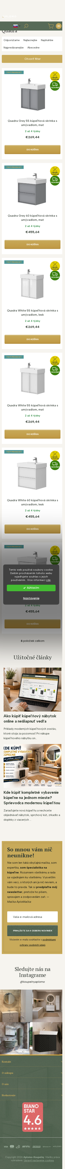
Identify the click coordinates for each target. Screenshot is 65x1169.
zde (48, 580)
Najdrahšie (47, 40)
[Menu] (58, 26)
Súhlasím (33, 588)
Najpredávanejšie (14, 47)
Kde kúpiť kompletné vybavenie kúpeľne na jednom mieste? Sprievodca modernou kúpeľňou (32, 797)
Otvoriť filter (33, 59)
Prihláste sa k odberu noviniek (32, 930)
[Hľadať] (26, 26)
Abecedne (33, 47)
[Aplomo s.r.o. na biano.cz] (32, 1117)
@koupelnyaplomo (32, 981)
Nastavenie (31, 598)
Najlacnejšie (30, 40)
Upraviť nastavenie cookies (39, 1160)
